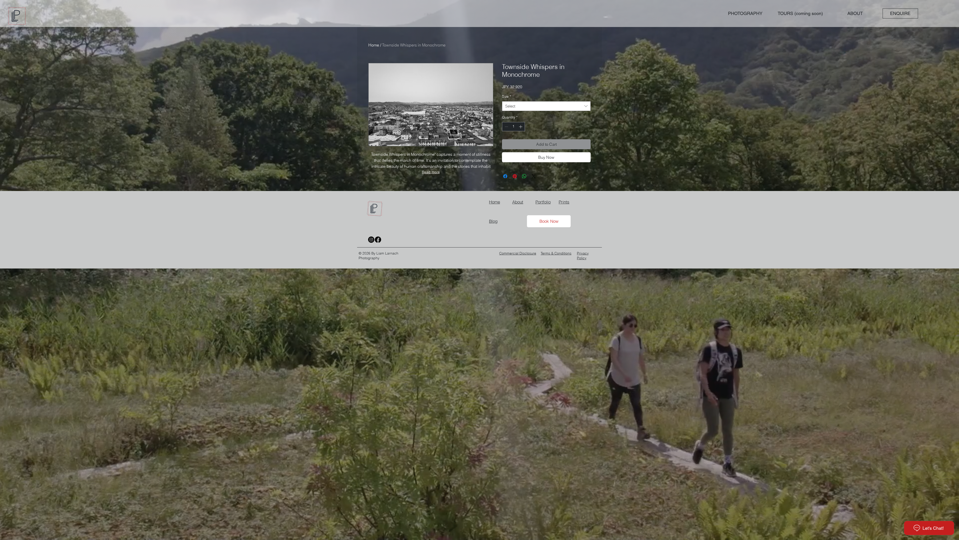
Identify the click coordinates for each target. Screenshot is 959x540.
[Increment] (521, 126)
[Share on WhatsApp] (524, 176)
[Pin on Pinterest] (515, 176)
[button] (745, 13)
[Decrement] (506, 126)
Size (506, 96)
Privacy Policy (583, 255)
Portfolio (543, 201)
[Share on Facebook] (505, 176)
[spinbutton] (513, 126)
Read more (431, 172)
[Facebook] (378, 239)
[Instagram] (371, 239)
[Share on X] (534, 176)
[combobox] (546, 106)
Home (373, 45)
